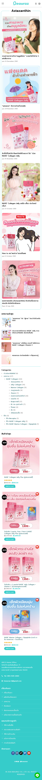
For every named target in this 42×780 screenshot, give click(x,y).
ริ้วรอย (13, 407)
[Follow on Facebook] (13, 753)
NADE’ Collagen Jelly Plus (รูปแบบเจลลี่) (18, 477)
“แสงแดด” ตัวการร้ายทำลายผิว (14, 106)
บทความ (6, 376)
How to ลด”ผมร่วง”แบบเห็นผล (14, 253)
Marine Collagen (17, 387)
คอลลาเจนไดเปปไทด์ (18, 396)
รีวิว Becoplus (11, 418)
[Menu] (2, 3)
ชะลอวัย (13, 399)
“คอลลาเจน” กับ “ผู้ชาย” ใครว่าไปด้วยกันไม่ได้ (26, 319)
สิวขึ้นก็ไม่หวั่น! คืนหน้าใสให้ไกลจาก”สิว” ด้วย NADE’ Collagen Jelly (18, 154)
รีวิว (5, 416)
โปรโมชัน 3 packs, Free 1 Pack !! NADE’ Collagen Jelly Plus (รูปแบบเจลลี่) (18, 533)
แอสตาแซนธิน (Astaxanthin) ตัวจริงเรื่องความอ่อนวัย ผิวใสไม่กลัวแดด (20, 302)
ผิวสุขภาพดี (15, 401)
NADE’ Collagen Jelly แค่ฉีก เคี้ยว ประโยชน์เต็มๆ (19, 204)
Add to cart (10, 486)
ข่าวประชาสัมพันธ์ (9, 373)
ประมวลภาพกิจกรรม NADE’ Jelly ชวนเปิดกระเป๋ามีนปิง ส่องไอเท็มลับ (25, 332)
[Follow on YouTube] (29, 753)
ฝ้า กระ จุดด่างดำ (17, 404)
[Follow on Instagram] (17, 753)
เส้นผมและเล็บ (15, 413)
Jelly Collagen (16, 385)
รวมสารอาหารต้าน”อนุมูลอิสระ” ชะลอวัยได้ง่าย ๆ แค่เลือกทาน (20, 57)
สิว (12, 410)
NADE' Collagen (12, 379)
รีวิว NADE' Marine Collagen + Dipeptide (21, 424)
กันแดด (13, 393)
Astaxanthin (15, 382)
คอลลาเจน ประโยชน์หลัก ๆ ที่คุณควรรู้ (25, 355)
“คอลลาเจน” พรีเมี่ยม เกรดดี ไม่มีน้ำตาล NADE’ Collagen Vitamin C (26, 344)
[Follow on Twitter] (25, 753)
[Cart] (39, 3)
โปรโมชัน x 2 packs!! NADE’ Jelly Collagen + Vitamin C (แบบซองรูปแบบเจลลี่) (20, 586)
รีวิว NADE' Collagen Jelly (15, 421)
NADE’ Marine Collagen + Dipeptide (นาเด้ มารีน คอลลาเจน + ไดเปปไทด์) (20, 638)
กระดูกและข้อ (15, 390)
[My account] (36, 3)
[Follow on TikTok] (21, 753)
